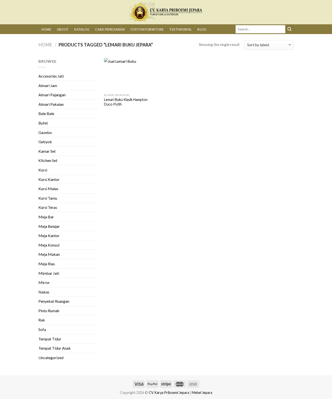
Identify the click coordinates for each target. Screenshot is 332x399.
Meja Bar (46, 216)
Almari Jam (47, 85)
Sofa (42, 329)
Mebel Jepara (202, 392)
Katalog (81, 29)
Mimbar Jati (48, 273)
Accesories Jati (51, 76)
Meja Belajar (49, 226)
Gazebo (45, 132)
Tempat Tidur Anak (54, 348)
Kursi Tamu (47, 198)
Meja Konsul (48, 245)
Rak (41, 320)
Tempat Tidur (49, 339)
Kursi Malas (48, 188)
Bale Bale (46, 113)
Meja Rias (46, 263)
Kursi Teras (47, 207)
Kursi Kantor (49, 179)
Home (46, 29)
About (63, 29)
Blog (201, 29)
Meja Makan (49, 254)
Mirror (44, 282)
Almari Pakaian (51, 104)
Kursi (42, 170)
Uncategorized (50, 357)
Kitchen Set (47, 160)
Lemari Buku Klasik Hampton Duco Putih (126, 102)
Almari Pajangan (52, 94)
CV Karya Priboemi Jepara (169, 392)
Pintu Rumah (48, 310)
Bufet (43, 123)
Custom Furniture (147, 29)
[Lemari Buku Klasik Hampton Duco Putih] (126, 74)
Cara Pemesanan (110, 29)
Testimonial (180, 29)
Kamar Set (47, 151)
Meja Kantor (49, 235)
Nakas (43, 292)
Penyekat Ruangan (53, 301)
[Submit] (289, 29)
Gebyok (45, 141)
